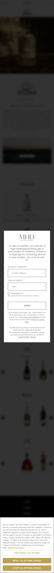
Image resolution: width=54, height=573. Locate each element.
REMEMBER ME (17, 293)
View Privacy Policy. (16, 548)
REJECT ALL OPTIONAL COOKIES (27, 561)
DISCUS (33, 337)
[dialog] (27, 286)
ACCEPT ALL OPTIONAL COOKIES (27, 568)
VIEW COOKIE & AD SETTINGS (27, 553)
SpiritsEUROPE (23, 337)
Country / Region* (17, 267)
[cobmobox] (27, 273)
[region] (27, 545)
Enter (27, 306)
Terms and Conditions (31, 317)
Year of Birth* (15, 280)
